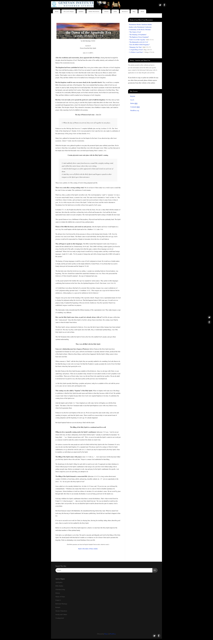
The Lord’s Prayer (68, 11)
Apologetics (58, 582)
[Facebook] (164, 5)
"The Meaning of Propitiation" (138, 34)
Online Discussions (94, 11)
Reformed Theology (61, 604)
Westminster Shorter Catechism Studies (140, 24)
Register (132, 96)
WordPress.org (134, 110)
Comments (135, 107)
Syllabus (81, 11)
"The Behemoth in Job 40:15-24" (138, 42)
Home (56, 11)
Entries (133, 103)
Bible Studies (59, 586)
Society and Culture (61, 614)
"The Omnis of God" (135, 32)
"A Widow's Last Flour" (136, 52)
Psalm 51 (58, 600)
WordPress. (113, 634)
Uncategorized (59, 618)
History (57, 593)
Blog (134, 11)
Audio (115, 11)
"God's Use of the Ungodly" (137, 40)
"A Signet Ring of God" (136, 50)
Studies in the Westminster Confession (140, 27)
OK (154, 570)
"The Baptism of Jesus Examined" (139, 37)
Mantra (106, 634)
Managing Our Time (136, 47)
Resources (125, 11)
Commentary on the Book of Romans (140, 29)
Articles (106, 11)
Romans (57, 607)
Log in (132, 100)
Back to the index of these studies (88, 549)
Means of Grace (60, 596)
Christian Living (60, 589)
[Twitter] (160, 5)
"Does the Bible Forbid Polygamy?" (139, 44)
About (142, 11)
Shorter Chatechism (61, 611)
